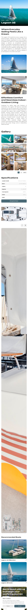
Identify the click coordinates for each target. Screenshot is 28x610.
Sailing (12, 20)
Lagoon (7, 20)
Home (2, 20)
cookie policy (21, 603)
